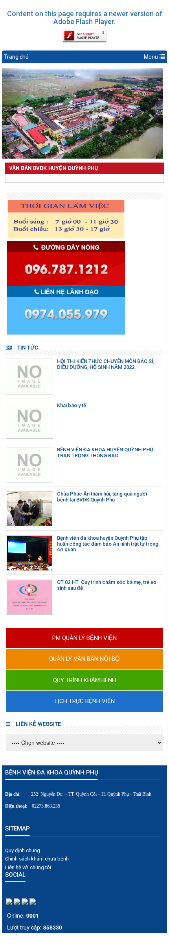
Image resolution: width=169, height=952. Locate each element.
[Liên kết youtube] (32, 901)
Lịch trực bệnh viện (85, 701)
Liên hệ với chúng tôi (28, 867)
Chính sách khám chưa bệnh (37, 859)
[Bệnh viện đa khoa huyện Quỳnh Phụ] (85, 219)
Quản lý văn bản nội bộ (84, 658)
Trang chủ (16, 57)
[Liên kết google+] (17, 901)
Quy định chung (22, 850)
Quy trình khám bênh (84, 680)
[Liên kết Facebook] (9, 901)
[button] (14, 113)
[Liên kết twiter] (25, 901)
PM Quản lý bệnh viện (84, 638)
